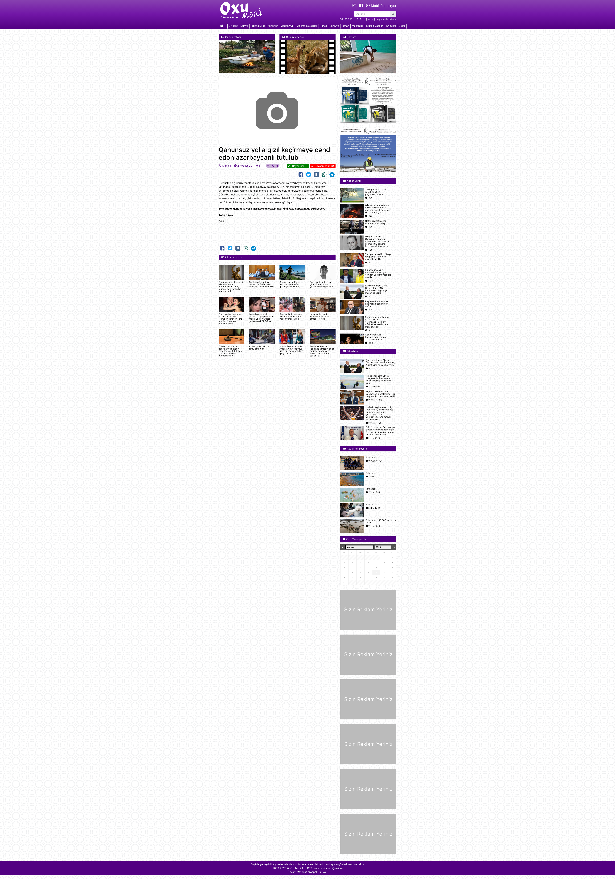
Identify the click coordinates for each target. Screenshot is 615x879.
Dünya (244, 25)
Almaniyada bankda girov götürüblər (259, 347)
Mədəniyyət (287, 25)
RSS (309, 868)
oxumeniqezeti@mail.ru (328, 868)
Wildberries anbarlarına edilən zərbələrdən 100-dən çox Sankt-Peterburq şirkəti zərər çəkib (378, 209)
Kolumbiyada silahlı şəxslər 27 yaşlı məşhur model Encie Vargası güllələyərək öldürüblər (261, 317)
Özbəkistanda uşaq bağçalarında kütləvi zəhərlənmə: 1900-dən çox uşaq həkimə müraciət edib (230, 351)
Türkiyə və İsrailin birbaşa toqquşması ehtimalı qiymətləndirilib (378, 256)
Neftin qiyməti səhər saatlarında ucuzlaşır (375, 222)
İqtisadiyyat (258, 25)
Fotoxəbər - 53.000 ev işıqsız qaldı (381, 521)
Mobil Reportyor (383, 6)
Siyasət (233, 25)
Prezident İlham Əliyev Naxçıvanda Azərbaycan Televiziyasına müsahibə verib (378, 379)
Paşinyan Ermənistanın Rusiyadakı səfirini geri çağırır (377, 303)
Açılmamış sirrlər (307, 25)
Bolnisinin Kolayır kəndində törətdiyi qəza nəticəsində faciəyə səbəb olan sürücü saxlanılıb (322, 351)
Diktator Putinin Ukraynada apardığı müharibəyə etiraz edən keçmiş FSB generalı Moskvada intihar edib (377, 241)
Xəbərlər (273, 25)
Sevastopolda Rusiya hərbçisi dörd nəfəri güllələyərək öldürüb (290, 284)
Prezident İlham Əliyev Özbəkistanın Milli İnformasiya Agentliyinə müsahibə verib (377, 289)
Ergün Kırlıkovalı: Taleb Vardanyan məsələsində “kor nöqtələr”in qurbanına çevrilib (381, 394)
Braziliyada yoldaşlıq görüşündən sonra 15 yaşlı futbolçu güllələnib (322, 284)
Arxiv (370, 19)
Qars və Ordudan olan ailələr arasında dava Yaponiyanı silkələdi (290, 316)
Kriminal (391, 25)
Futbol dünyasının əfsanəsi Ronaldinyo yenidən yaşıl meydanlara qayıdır (378, 274)
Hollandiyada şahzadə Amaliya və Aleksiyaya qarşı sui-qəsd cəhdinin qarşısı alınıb (291, 350)
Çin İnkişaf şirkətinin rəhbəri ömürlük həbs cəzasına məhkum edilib (261, 284)
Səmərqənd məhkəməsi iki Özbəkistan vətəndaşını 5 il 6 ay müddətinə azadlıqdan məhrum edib (231, 287)
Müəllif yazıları (375, 25)
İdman (345, 25)
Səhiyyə (334, 25)
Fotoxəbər (371, 457)
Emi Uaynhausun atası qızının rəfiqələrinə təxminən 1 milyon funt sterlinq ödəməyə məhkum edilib (230, 319)
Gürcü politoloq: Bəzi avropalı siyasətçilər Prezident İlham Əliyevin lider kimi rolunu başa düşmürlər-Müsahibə (381, 431)
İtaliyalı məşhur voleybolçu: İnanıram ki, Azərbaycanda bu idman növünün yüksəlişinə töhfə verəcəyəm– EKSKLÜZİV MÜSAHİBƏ (380, 413)
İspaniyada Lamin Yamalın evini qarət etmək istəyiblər (319, 316)
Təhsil (323, 25)
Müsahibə (357, 25)
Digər (402, 25)
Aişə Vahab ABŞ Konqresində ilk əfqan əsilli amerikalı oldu (376, 337)
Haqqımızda (382, 19)
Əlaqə (393, 19)
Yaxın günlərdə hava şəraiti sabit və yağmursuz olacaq (375, 192)
